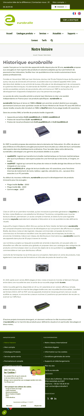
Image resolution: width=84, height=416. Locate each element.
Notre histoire (10, 343)
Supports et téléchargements (57, 361)
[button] (52, 40)
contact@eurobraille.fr (58, 386)
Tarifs (52, 370)
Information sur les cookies (56, 352)
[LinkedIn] (55, 399)
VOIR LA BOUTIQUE (70, 20)
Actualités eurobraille (13, 366)
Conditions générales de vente (57, 356)
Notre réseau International (56, 343)
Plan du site (50, 366)
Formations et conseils (13, 361)
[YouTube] (52, 399)
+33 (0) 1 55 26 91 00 (61, 384)
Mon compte (9, 347)
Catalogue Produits (12, 352)
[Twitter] (48, 399)
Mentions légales (52, 347)
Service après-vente (12, 356)
